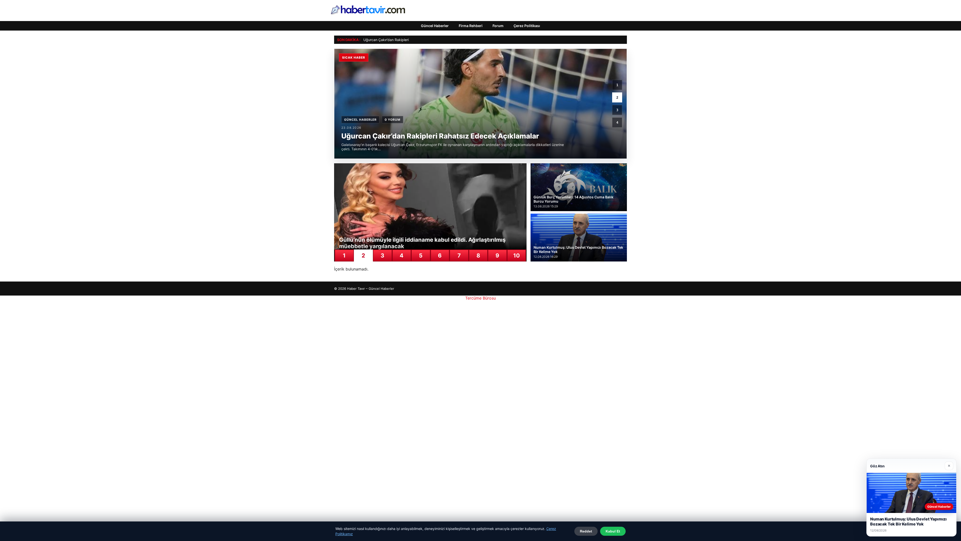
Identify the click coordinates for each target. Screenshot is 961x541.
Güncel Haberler (435, 26)
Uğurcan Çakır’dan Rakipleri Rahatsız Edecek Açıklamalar (410, 40)
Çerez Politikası (527, 26)
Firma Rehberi (471, 26)
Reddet (586, 531)
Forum (498, 26)
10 (516, 255)
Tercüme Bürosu (480, 298)
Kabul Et (613, 531)
